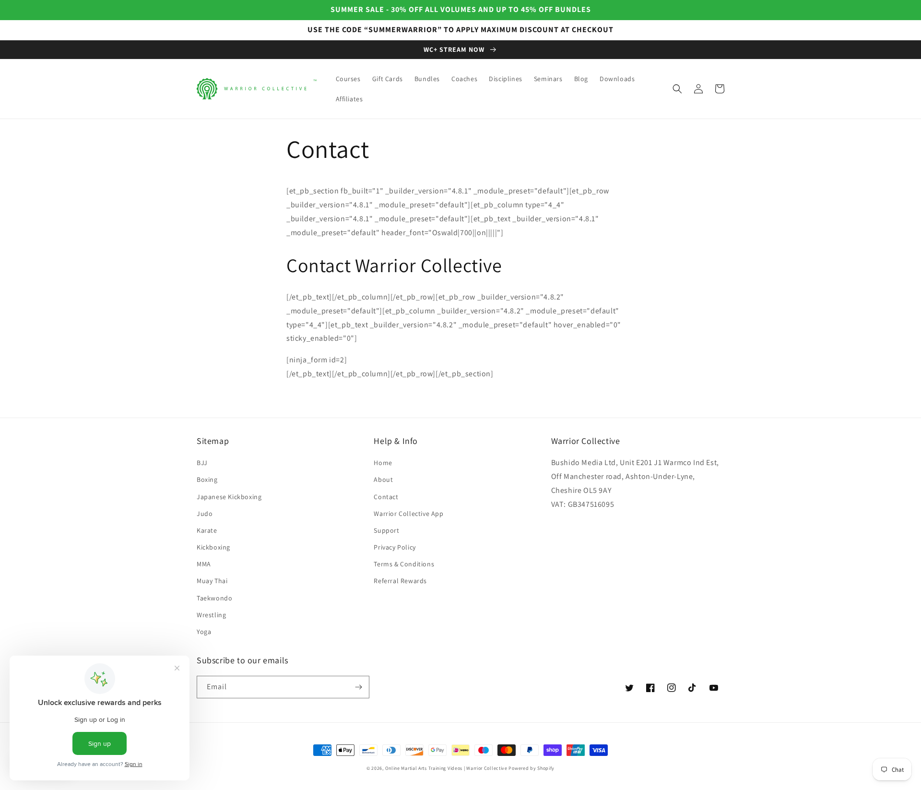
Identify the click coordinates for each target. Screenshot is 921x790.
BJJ (202, 462)
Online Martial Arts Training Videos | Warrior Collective (446, 768)
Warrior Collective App (408, 513)
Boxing (207, 479)
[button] (677, 88)
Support (386, 530)
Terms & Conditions (404, 564)
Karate (207, 530)
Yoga (204, 631)
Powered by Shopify (531, 768)
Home (383, 462)
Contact (386, 496)
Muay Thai (212, 580)
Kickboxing (213, 547)
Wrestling (211, 614)
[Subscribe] (358, 687)
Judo (205, 513)
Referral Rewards (400, 580)
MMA (204, 564)
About (383, 479)
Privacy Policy (394, 547)
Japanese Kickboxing (229, 496)
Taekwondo (214, 598)
